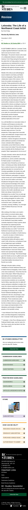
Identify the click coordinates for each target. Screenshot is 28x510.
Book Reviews (8, 364)
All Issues (4, 472)
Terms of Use (12, 504)
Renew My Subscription (11, 433)
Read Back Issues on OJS (12, 429)
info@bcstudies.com (8, 467)
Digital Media (7, 386)
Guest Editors (8, 369)
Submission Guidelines (11, 360)
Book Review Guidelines (8, 483)
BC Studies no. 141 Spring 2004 (10, 43)
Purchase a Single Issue (11, 437)
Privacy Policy (4, 504)
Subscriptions (8, 416)
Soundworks (8, 381)
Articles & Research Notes (13, 390)
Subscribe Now (14, 349)
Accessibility (18, 504)
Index (2, 475)
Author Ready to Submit (11, 442)
